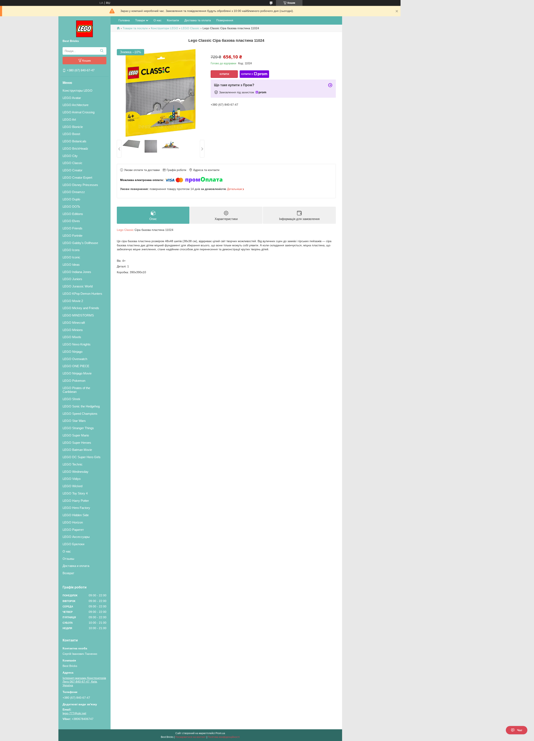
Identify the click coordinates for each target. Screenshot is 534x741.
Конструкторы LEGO (77, 90)
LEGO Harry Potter (76, 500)
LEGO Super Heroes (77, 442)
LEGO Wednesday (75, 471)
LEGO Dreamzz (74, 192)
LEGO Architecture (75, 105)
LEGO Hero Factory (76, 508)
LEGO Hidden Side (76, 515)
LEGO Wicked (72, 486)
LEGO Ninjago (72, 351)
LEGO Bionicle (73, 127)
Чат (519, 730)
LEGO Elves (71, 221)
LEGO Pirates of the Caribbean (76, 390)
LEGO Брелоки (73, 544)
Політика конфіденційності (224, 737)
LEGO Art (69, 119)
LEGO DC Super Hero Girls (82, 457)
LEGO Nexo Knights (77, 344)
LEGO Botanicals (74, 141)
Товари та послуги (135, 28)
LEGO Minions (73, 330)
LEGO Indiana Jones (77, 272)
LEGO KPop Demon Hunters (82, 293)
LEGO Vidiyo (72, 479)
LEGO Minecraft (74, 322)
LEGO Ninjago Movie (77, 373)
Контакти (173, 20)
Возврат (68, 573)
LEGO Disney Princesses (80, 185)
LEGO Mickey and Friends (81, 308)
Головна (124, 20)
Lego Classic (125, 229)
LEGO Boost (71, 134)
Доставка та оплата (197, 20)
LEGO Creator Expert (77, 177)
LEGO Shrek (71, 399)
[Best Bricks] (84, 28)
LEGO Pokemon (74, 380)
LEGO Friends (72, 228)
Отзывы (68, 558)
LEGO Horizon (73, 522)
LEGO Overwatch (75, 359)
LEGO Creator (72, 170)
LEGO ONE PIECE (76, 366)
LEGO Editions (73, 214)
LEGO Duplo (71, 199)
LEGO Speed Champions (80, 413)
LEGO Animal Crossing (78, 112)
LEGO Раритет (73, 529)
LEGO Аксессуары (76, 537)
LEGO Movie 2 (73, 301)
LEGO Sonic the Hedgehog (81, 406)
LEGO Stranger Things (78, 428)
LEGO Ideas (71, 264)
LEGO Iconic (71, 257)
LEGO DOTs (71, 206)
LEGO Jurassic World (78, 286)
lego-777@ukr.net (74, 713)
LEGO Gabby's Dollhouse (80, 243)
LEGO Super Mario (76, 435)
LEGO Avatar (72, 98)
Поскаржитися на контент (190, 737)
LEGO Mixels (72, 337)
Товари (140, 20)
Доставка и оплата (76, 566)
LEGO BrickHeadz (75, 148)
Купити (224, 74)
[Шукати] (101, 51)
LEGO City (70, 156)
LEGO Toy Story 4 (75, 493)
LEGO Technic (73, 464)
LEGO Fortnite (72, 235)
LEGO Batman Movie (77, 449)
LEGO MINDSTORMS (78, 315)
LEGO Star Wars (74, 420)
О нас (67, 551)
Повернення (224, 20)
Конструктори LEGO (164, 28)
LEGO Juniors (72, 279)
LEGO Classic (72, 163)
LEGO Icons (71, 250)
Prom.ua (220, 733)
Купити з (247, 74)
